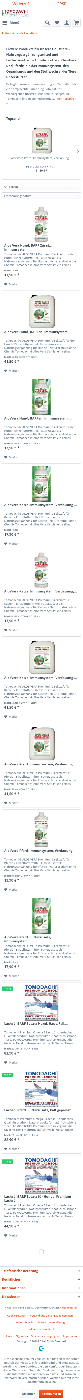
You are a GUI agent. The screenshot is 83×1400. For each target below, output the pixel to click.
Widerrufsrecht (25, 1322)
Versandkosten (69, 1307)
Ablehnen (28, 1394)
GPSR (61, 3)
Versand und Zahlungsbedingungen (51, 1315)
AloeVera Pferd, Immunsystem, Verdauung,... (41, 158)
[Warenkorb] (77, 23)
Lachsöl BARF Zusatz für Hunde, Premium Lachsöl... (37, 1199)
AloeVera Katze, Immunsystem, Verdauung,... (40, 505)
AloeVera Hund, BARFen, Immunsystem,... (38, 332)
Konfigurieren (51, 1394)
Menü (14, 22)
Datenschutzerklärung (51, 1322)
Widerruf (20, 3)
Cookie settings (16, 1315)
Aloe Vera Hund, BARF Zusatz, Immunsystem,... (28, 247)
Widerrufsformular (40, 1329)
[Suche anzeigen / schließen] (47, 23)
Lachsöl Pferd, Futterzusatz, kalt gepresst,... (39, 1110)
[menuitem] (10, 23)
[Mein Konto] (67, 23)
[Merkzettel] (57, 23)
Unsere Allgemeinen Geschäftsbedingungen (32, 1336)
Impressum (70, 1336)
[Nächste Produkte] (78, 151)
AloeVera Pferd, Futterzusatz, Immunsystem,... (27, 939)
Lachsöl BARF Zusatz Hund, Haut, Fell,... (36, 1024)
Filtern (13, 187)
